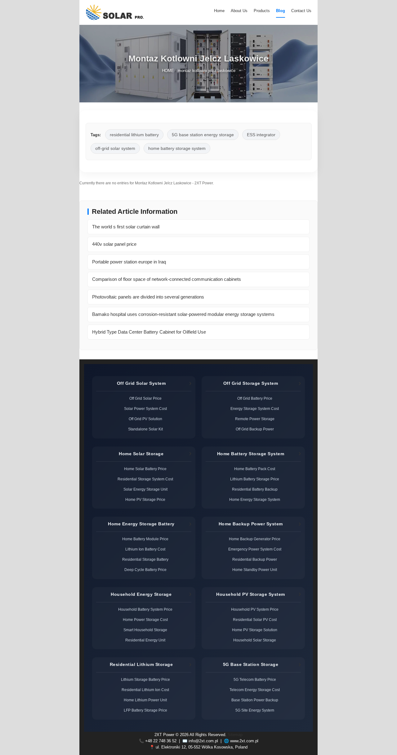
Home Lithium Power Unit (145, 700)
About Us (239, 10)
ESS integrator (261, 134)
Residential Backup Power (254, 559)
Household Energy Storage (141, 594)
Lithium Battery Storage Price (254, 479)
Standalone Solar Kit (145, 429)
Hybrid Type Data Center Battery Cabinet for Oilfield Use (149, 332)
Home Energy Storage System (254, 499)
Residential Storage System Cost (145, 479)
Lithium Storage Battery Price (145, 679)
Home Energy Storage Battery (141, 523)
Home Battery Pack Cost (254, 469)
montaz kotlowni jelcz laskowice (206, 71)
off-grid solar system (115, 148)
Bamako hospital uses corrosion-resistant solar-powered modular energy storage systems (183, 314)
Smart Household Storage (145, 630)
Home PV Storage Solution (254, 630)
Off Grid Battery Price (254, 398)
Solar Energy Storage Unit (145, 489)
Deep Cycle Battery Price (145, 570)
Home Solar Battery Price (145, 469)
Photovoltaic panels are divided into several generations (148, 296)
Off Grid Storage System (250, 383)
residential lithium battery (134, 134)
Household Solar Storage (254, 640)
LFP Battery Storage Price (145, 710)
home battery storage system (177, 148)
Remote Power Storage (254, 419)
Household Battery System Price (145, 609)
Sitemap (235, 734)
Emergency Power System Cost (254, 549)
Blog (280, 10)
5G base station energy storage (203, 134)
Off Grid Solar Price (145, 398)
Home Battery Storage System (250, 453)
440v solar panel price (114, 244)
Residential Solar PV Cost (255, 620)
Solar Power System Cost (145, 409)
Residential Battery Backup (255, 489)
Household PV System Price (255, 609)
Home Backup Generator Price (254, 539)
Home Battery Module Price (145, 539)
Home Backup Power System (251, 523)
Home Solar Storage (141, 453)
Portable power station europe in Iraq (129, 261)
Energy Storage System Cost (254, 409)
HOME (168, 71)
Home (219, 10)
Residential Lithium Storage (141, 664)
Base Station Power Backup (254, 700)
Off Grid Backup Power (255, 429)
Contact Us (301, 10)
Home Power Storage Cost (145, 620)
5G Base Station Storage (251, 664)
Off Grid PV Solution (145, 419)
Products (262, 10)
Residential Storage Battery (145, 559)
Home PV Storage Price (145, 499)
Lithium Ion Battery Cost (145, 549)
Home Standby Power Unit (254, 570)
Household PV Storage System (250, 594)
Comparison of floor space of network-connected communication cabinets (166, 279)
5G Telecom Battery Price (255, 679)
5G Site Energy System (254, 710)
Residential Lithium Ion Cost (145, 690)
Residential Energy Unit (145, 640)
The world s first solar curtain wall (125, 226)
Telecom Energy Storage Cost (255, 690)
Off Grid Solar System (141, 383)
